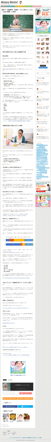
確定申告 (38, 172)
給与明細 (38, 174)
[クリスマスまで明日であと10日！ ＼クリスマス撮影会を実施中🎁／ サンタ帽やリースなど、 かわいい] (43, 40)
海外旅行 (47, 167)
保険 (38, 158)
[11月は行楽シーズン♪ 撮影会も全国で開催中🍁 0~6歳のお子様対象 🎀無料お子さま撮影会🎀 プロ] (47, 49)
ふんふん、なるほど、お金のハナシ (6, 4)
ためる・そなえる (20, 6)
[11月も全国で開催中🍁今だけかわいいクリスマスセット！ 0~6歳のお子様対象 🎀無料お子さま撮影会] (47, 53)
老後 (41, 174)
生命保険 (42, 170)
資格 (38, 178)
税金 (41, 172)
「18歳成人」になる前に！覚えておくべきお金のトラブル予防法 (14, 215)
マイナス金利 (39, 153)
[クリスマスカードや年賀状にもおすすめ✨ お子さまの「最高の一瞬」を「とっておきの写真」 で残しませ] (43, 62)
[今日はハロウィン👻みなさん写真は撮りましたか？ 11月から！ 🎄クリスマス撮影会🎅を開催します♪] (47, 62)
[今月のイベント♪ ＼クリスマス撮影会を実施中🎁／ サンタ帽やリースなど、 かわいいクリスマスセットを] (47, 40)
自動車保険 (40, 176)
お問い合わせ (34, 437)
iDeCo (37, 147)
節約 (45, 172)
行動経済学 (46, 176)
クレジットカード (39, 150)
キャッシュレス (44, 149)
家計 (42, 163)
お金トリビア (37, 6)
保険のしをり (43, 157)
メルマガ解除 (39, 437)
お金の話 (5, 426)
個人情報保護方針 (29, 437)
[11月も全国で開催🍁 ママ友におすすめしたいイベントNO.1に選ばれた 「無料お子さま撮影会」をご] (38, 62)
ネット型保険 (45, 150)
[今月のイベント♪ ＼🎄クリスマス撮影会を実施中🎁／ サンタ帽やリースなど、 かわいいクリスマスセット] (38, 44)
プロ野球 (43, 152)
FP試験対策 (45, 145)
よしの (33, 13)
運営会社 (24, 437)
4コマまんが (40, 145)
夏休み (38, 161)
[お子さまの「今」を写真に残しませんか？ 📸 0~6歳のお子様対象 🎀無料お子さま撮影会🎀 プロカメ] (43, 58)
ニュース (11, 6)
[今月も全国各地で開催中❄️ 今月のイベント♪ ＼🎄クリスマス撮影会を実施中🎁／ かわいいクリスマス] (43, 44)
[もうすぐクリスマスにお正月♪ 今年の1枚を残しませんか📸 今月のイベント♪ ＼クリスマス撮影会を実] (38, 40)
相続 (46, 170)
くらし (29, 6)
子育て (8, 426)
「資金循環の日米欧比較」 (11, 252)
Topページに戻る (12, 437)
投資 (38, 165)
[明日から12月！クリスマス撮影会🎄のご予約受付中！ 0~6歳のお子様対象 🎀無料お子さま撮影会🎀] (43, 49)
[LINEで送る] (10, 379)
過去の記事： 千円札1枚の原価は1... (25, 398)
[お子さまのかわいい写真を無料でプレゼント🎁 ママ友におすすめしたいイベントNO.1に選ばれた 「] (38, 53)
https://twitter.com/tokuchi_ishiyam (42, 123)
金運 (40, 178)
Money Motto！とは (19, 437)
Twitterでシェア (26, 406)
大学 (40, 161)
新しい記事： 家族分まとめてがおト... (10, 398)
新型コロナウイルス (41, 167)
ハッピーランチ (39, 152)
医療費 (46, 159)
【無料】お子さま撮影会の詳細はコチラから (18, 375)
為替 (37, 170)
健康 (38, 159)
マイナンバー (45, 153)
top (3, 6)
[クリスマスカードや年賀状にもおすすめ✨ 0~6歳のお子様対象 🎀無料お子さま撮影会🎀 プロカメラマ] (43, 53)
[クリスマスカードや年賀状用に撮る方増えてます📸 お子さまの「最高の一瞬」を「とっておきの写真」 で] (47, 58)
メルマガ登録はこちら (26, 393)
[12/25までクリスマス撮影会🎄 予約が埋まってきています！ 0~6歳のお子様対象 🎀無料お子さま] (47, 44)
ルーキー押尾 (40, 155)
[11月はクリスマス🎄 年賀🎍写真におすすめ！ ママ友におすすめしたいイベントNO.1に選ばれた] (38, 58)
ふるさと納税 (39, 149)
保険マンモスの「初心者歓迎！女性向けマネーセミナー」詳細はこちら (15, 347)
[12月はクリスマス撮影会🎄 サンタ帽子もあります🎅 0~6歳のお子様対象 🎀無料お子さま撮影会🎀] (38, 49)
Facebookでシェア (11, 406)
